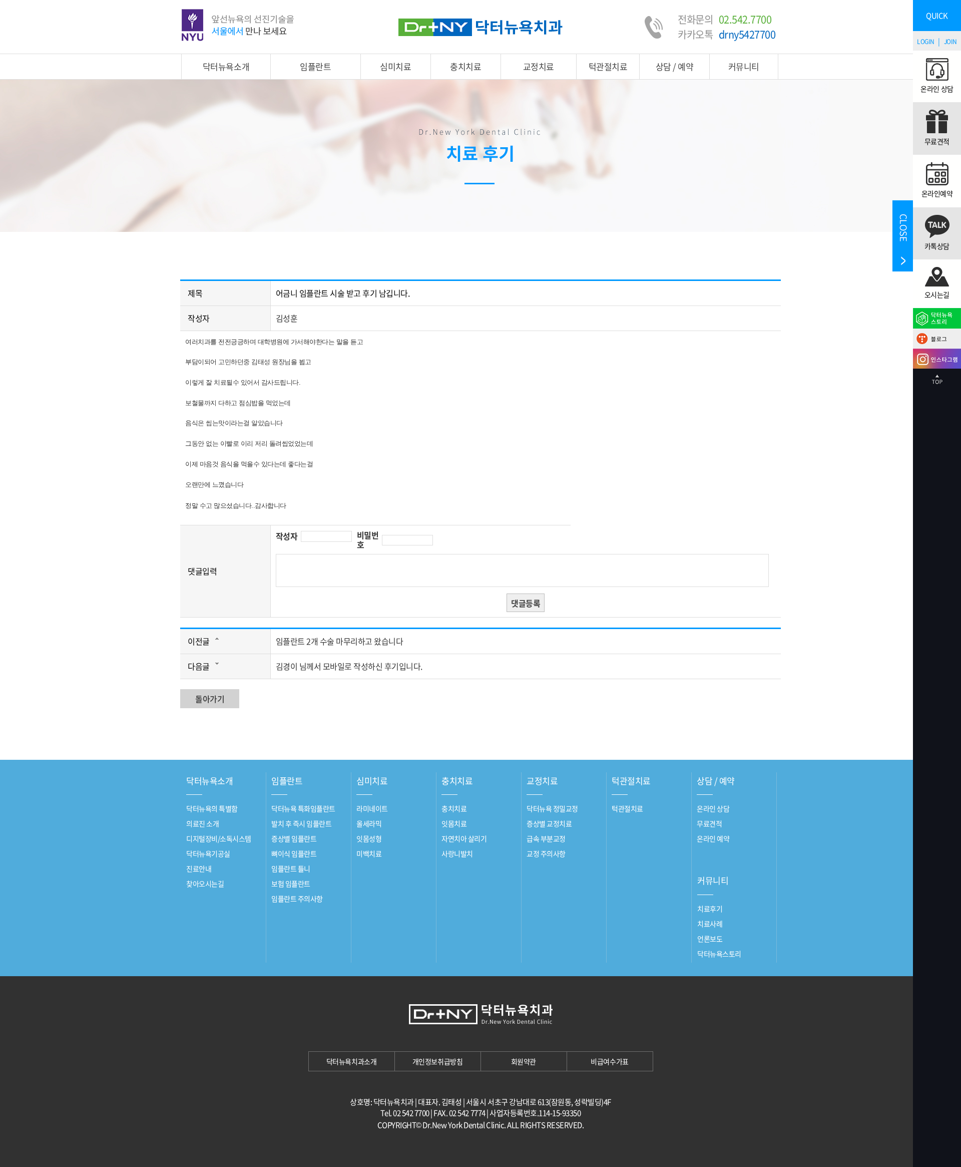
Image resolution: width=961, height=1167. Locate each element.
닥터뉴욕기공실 (208, 853)
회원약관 (523, 1061)
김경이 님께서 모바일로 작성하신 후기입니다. (349, 666)
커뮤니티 (743, 66)
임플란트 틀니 (290, 868)
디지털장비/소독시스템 (218, 838)
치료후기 (709, 909)
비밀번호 (368, 539)
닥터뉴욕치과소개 (351, 1061)
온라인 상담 (713, 808)
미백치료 (368, 853)
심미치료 (395, 66)
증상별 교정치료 (549, 823)
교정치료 (538, 66)
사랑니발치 (457, 853)
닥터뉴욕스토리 (719, 954)
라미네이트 (372, 808)
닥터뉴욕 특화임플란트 (303, 808)
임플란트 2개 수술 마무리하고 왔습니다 (339, 641)
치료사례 (709, 924)
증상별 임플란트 (293, 838)
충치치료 (465, 66)
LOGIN (925, 41)
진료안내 (198, 868)
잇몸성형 (368, 838)
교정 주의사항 (546, 853)
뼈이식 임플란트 (293, 853)
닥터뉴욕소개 (226, 66)
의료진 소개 (202, 823)
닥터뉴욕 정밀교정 (552, 808)
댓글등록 (525, 603)
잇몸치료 (453, 823)
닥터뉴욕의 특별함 (212, 808)
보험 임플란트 (290, 884)
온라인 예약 (713, 838)
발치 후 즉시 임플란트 (301, 823)
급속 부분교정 (546, 838)
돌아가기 (209, 699)
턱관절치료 (608, 66)
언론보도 (709, 939)
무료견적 (709, 823)
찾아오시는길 (205, 884)
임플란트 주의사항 (297, 899)
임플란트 (315, 66)
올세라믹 (368, 823)
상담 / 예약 (675, 66)
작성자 (287, 536)
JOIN (950, 41)
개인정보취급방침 (437, 1061)
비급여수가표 (609, 1061)
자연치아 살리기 (464, 838)
